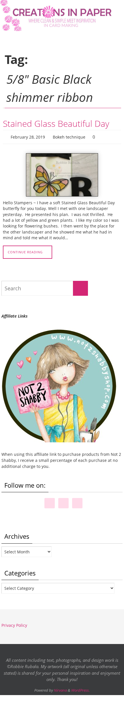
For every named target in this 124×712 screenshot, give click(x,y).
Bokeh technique (69, 136)
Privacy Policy (14, 624)
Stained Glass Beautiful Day (56, 123)
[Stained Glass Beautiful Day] (62, 173)
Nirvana (60, 688)
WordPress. (80, 688)
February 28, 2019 (28, 136)
